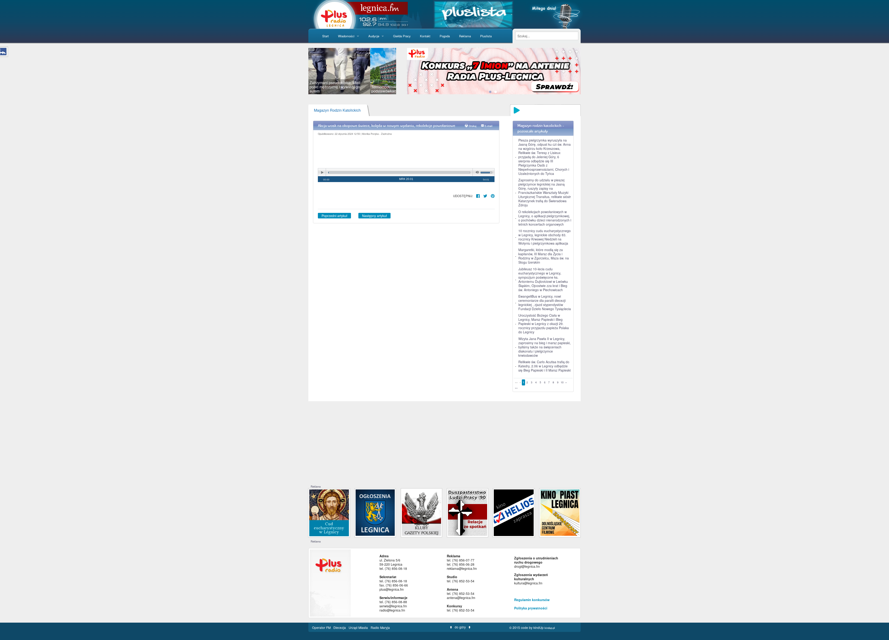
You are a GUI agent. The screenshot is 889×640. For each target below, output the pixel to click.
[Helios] (513, 512)
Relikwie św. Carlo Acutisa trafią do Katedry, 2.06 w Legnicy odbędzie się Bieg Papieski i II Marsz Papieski (544, 365)
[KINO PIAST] (559, 512)
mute (476, 172)
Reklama (465, 36)
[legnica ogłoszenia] (375, 512)
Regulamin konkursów (532, 599)
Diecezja (340, 627)
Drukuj (472, 126)
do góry (460, 627)
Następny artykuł (374, 215)
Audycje (373, 36)
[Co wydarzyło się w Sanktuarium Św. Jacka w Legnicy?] (329, 512)
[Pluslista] (473, 13)
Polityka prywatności (530, 608)
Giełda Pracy (402, 36)
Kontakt (425, 36)
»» (516, 388)
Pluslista (486, 36)
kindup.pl (550, 628)
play (322, 172)
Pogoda (445, 36)
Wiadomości (346, 36)
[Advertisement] (444, 449)
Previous (301, 71)
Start (325, 36)
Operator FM (322, 627)
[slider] (352, 71)
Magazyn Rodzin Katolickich (337, 110)
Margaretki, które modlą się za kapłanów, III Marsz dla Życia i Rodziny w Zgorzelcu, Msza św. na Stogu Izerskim (543, 256)
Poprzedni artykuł (334, 215)
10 (562, 382)
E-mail (488, 126)
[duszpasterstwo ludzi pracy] (467, 512)
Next (403, 71)
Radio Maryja (380, 627)
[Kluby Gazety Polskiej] (421, 512)
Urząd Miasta (359, 627)
